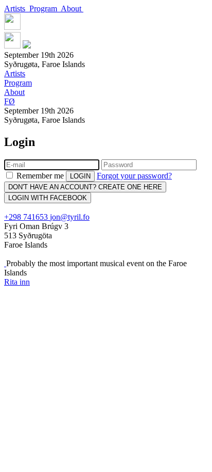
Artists (16, 8)
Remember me (40, 175)
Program (45, 8)
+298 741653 (27, 217)
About (72, 8)
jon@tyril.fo (70, 217)
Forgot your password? (134, 175)
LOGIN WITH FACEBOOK (47, 198)
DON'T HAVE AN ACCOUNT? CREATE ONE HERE (85, 187)
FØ (9, 101)
